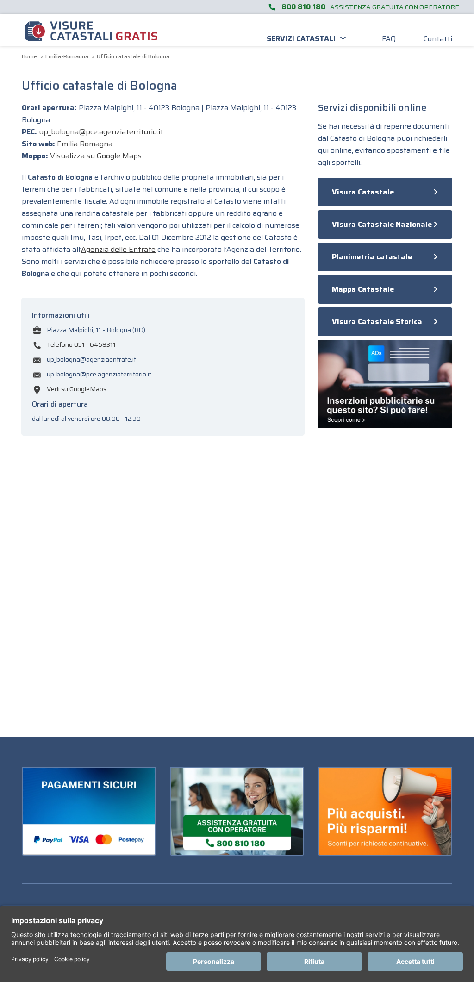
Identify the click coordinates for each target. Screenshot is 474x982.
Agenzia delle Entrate (118, 249)
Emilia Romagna (84, 144)
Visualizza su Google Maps (96, 156)
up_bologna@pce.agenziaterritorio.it (101, 132)
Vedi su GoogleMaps (76, 389)
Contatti (438, 38)
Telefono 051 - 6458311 (81, 344)
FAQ (389, 38)
